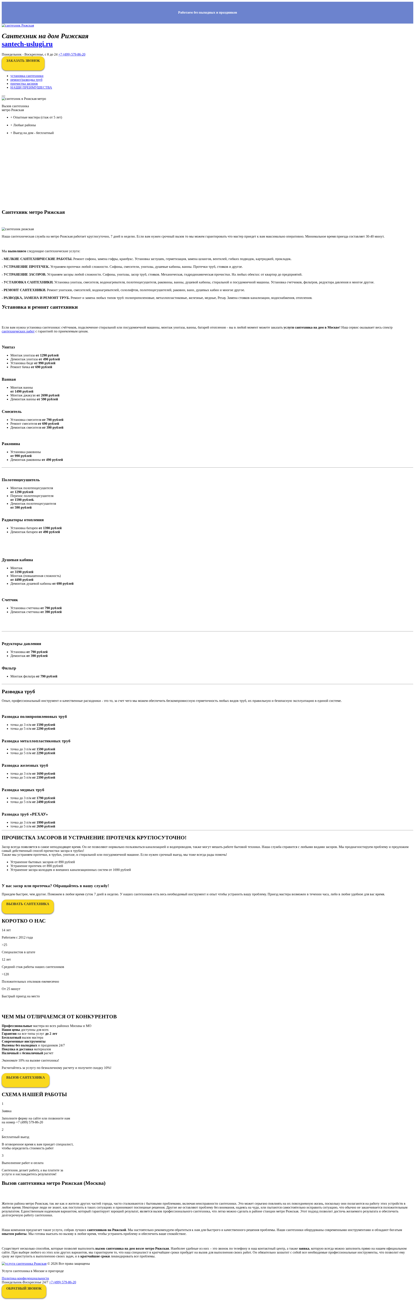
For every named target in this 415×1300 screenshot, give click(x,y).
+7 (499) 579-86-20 (71, 54)
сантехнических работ (18, 331)
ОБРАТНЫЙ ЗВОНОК (24, 1288)
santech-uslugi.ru (27, 44)
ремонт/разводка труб (26, 79)
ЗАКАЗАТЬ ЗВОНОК (23, 60)
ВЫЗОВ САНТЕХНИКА (25, 1077)
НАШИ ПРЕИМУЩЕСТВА (31, 87)
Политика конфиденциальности (25, 1278)
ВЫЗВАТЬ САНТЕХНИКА (27, 904)
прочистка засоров (24, 83)
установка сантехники (26, 76)
